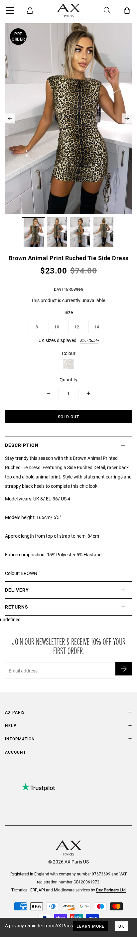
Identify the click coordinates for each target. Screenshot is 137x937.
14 (96, 326)
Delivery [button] (17, 590)
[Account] (30, 10)
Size (69, 312)
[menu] (10, 11)
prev (10, 118)
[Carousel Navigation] (68, 118)
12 (76, 326)
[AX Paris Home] (68, 10)
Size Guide (89, 340)
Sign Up (123, 668)
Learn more (90, 926)
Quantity (68, 379)
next (127, 118)
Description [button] (22, 445)
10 (57, 326)
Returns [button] (16, 607)
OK (121, 926)
